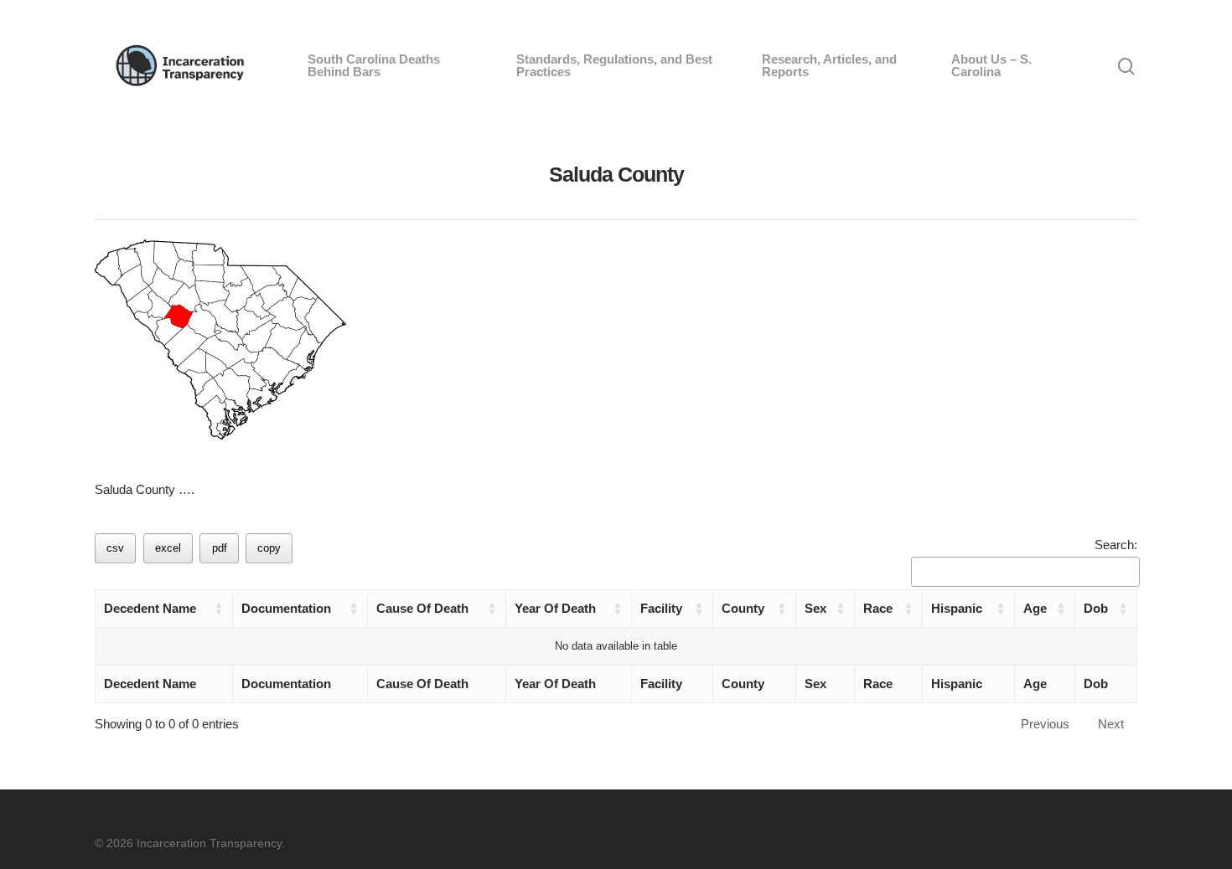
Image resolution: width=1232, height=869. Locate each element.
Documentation (286, 608)
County (743, 608)
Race (878, 608)
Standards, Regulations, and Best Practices (614, 65)
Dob (1096, 608)
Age (1035, 608)
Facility (661, 608)
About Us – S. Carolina (991, 65)
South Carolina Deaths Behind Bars (374, 65)
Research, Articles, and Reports (829, 65)
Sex (815, 608)
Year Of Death (555, 608)
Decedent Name (150, 608)
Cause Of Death (422, 608)
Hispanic (956, 608)
